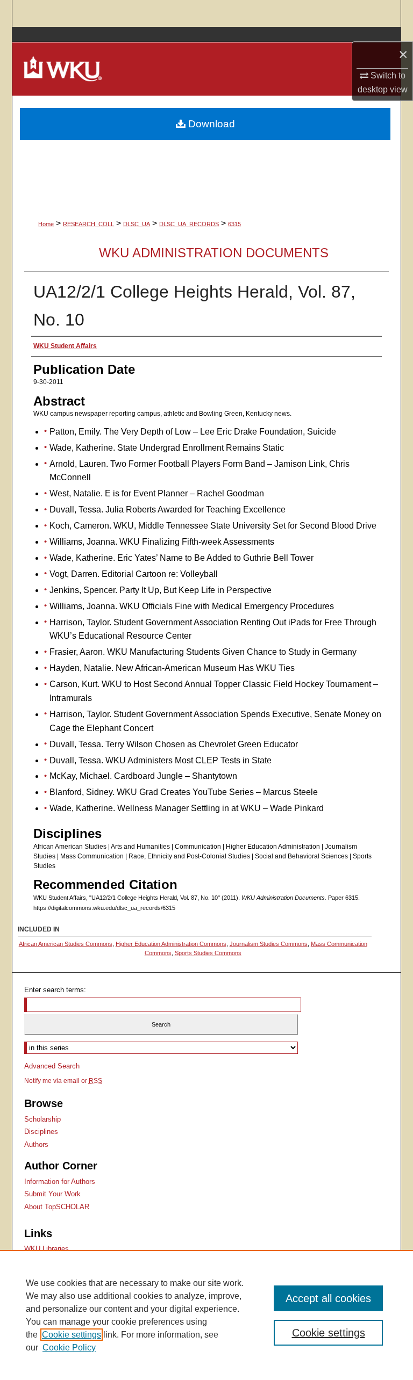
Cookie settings (71, 1334)
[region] (206, 1315)
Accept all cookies (328, 1298)
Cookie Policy (69, 1347)
